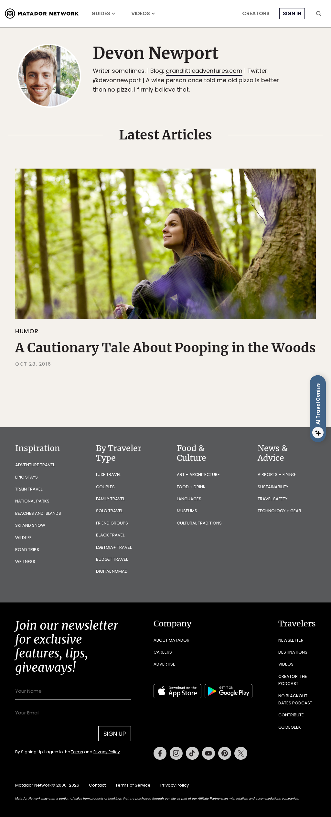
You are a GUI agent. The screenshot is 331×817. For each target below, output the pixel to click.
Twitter (240, 753)
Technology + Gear (279, 511)
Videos (140, 13)
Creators (256, 13)
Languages (189, 499)
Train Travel (28, 489)
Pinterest (224, 753)
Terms (77, 752)
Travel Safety (272, 499)
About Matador (171, 640)
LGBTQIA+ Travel (114, 547)
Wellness (25, 561)
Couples (105, 487)
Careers (163, 652)
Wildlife (23, 538)
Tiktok (192, 753)
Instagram (176, 753)
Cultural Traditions (199, 523)
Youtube (208, 753)
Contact (97, 785)
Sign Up (114, 734)
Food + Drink (191, 487)
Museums (187, 511)
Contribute (291, 715)
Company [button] (172, 623)
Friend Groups (112, 523)
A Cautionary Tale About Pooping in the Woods (165, 348)
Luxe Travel (108, 474)
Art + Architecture (198, 474)
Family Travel (110, 499)
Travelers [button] (297, 623)
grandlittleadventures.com (204, 71)
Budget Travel (112, 559)
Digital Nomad (112, 571)
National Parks (32, 501)
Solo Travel (109, 511)
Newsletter (291, 640)
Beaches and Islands (38, 513)
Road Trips (27, 550)
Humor (27, 331)
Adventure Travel (35, 465)
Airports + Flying (276, 474)
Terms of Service (133, 785)
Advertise (164, 664)
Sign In (292, 13)
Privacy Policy (106, 752)
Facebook (160, 753)
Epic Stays (26, 477)
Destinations (292, 652)
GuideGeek (289, 727)
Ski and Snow (30, 525)
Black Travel (110, 535)
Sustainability (273, 487)
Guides (100, 13)
